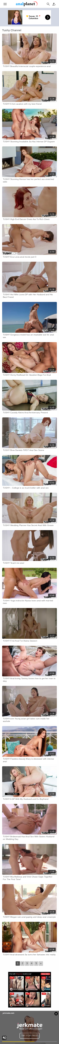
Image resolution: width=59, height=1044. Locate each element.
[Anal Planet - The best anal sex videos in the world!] (26, 6)
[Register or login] (54, 4)
